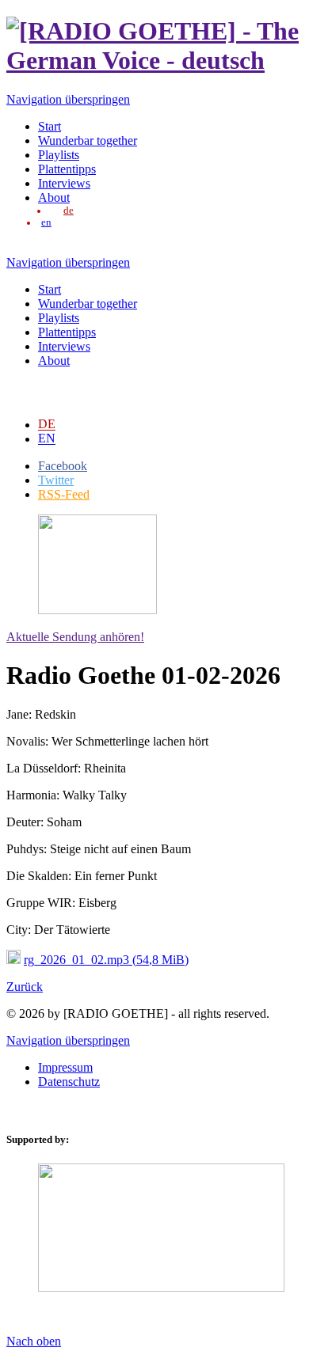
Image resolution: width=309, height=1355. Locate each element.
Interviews (64, 183)
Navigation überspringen (68, 99)
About (54, 197)
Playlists (58, 154)
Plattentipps (67, 169)
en (46, 222)
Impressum (65, 1067)
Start (49, 126)
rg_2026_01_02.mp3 (106, 959)
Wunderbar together (87, 140)
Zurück (24, 986)
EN (46, 438)
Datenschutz (69, 1081)
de (68, 210)
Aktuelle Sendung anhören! (75, 636)
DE (46, 424)
